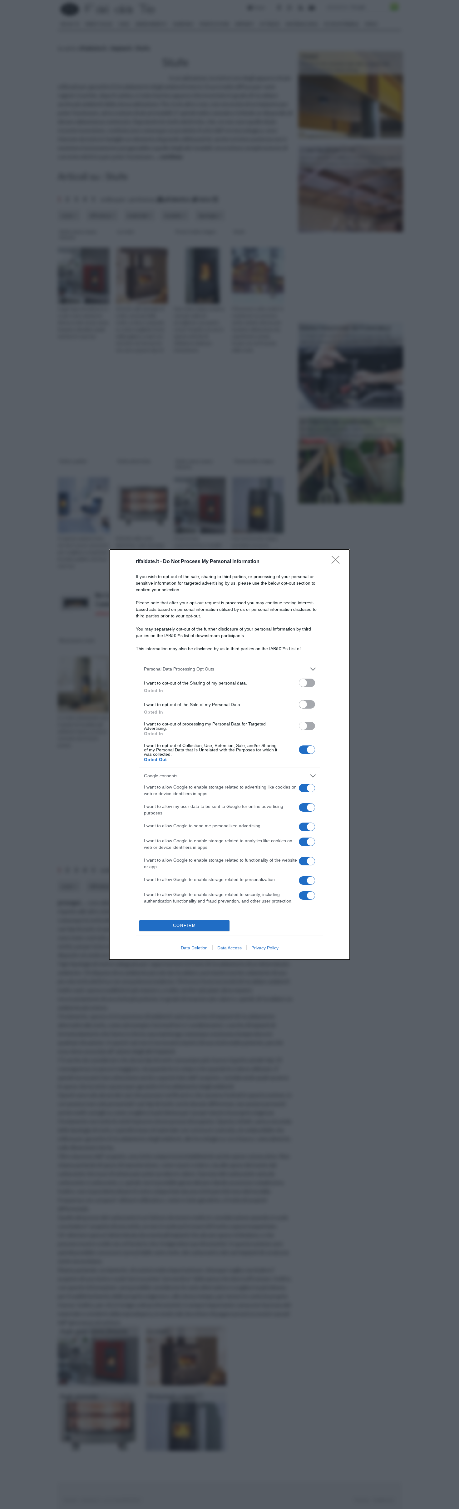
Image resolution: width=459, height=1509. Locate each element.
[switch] (307, 683)
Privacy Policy (265, 947)
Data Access (229, 947)
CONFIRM (184, 925)
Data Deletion (194, 947)
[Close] (337, 562)
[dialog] (229, 755)
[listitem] (229, 669)
